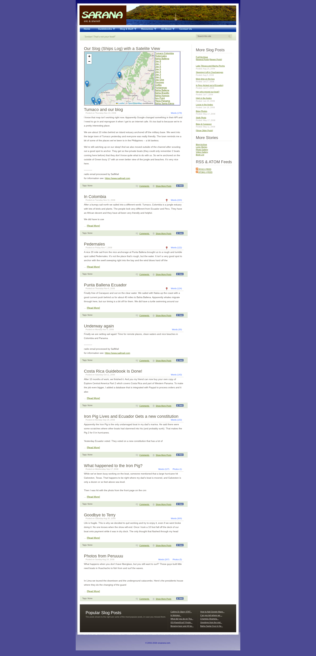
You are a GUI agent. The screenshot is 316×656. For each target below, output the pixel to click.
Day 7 (158, 63)
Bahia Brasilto (162, 93)
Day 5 (158, 69)
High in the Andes (204, 98)
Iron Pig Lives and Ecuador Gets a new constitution (131, 416)
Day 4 (158, 71)
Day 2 (158, 77)
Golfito (158, 85)
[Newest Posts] (202, 59)
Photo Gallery (202, 150)
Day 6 (158, 66)
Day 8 (158, 61)
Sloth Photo (201, 118)
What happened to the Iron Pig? (113, 465)
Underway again (99, 326)
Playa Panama (162, 100)
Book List (200, 155)
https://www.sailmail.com (117, 178)
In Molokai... (176, 615)
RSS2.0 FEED (204, 169)
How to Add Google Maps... (212, 612)
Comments (144, 186)
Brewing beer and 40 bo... (182, 626)
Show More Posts (163, 186)
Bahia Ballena (162, 58)
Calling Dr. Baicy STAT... (181, 612)
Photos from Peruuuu (103, 556)
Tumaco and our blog (103, 109)
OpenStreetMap (135, 103)
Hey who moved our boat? (207, 92)
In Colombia (95, 196)
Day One (159, 79)
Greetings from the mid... (211, 622)
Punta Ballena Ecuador (105, 285)
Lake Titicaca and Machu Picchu (210, 66)
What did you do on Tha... (182, 619)
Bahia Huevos (162, 95)
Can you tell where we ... (211, 615)
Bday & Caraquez (204, 124)
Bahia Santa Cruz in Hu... (211, 626)
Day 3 (158, 74)
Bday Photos (201, 111)
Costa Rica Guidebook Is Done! (113, 371)
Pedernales (161, 56)
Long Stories (201, 147)
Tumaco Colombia (164, 53)
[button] (119, 75)
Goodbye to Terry (100, 515)
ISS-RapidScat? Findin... (181, 622)
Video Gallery (202, 152)
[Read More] (93, 225)
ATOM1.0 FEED (205, 172)
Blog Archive (201, 144)
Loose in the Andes (204, 105)
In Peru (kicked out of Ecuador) (209, 85)
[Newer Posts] (216, 59)
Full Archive (202, 57)
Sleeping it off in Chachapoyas (209, 72)
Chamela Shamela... (209, 619)
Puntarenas (161, 87)
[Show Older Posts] (204, 130)
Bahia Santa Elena (164, 103)
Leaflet (121, 103)
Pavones (159, 82)
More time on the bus (205, 79)
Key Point (160, 98)
